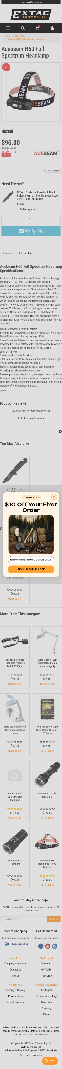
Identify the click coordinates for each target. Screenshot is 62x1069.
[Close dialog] (54, 497)
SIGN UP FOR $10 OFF (30, 569)
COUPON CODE (31, 497)
